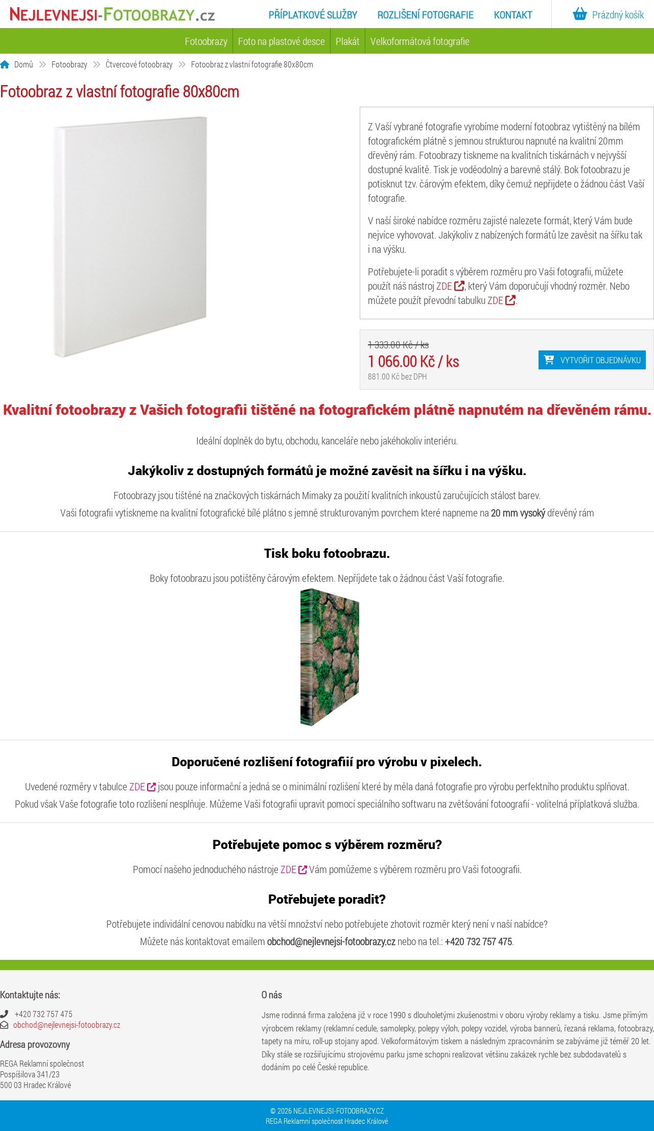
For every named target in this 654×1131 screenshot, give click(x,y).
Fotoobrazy (206, 41)
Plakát (348, 41)
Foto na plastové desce (281, 41)
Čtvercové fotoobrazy (139, 64)
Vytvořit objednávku (599, 360)
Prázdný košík (618, 14)
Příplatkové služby (313, 14)
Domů (23, 64)
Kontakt (513, 14)
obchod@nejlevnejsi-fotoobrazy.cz (66, 1024)
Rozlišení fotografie (426, 14)
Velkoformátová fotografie (420, 41)
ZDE (445, 285)
